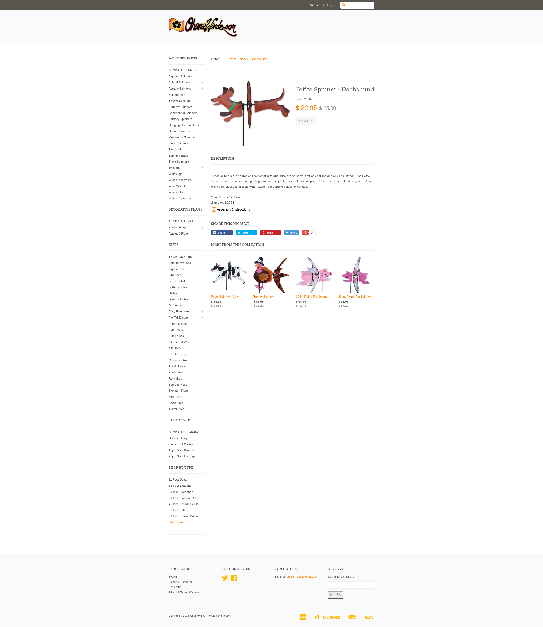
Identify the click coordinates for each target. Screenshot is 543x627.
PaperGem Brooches (183, 450)
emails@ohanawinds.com (302, 576)
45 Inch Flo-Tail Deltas (184, 504)
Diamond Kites (178, 299)
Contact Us (175, 587)
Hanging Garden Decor (184, 125)
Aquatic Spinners (180, 88)
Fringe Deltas (178, 323)
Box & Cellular (178, 281)
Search (173, 576)
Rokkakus (175, 378)
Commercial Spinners (183, 113)
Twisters (174, 167)
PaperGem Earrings (182, 456)
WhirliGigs (175, 174)
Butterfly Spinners (180, 106)
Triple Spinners (179, 161)
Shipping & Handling (181, 582)
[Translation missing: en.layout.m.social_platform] (225, 579)
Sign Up (335, 594)
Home (215, 59)
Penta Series (177, 372)
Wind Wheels (177, 186)
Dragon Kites (177, 305)
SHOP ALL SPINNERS (183, 70)
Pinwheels (175, 149)
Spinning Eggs (178, 155)
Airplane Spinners (180, 76)
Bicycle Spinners (180, 100)
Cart (317, 5)
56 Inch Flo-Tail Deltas (184, 516)
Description (222, 158)
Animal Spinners (179, 82)
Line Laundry (177, 354)
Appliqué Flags (179, 233)
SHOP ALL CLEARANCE (185, 432)
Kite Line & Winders (182, 342)
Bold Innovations (180, 262)
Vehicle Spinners (180, 198)
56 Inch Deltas (178, 510)
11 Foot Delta (178, 479)
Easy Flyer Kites (179, 311)
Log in (331, 5)
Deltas (173, 293)
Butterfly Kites (178, 287)
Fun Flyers (176, 329)
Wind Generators (180, 179)
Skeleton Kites (178, 390)
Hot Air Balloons (179, 131)
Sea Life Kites (178, 384)
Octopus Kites (178, 360)
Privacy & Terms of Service (184, 592)
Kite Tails (175, 348)
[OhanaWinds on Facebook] (234, 579)
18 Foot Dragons (180, 485)
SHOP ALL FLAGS (181, 221)
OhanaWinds (197, 615)
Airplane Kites (178, 269)
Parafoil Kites (177, 366)
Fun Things (176, 335)
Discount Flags (179, 438)
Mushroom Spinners (182, 137)
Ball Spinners (177, 94)
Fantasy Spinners (180, 119)
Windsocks (176, 192)
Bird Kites (175, 275)
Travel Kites (176, 409)
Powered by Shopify (218, 615)
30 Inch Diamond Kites (184, 498)
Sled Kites (175, 396)
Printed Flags (177, 227)
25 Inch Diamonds (181, 491)
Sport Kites (176, 403)
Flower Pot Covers (181, 444)
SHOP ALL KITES (180, 256)
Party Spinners (178, 143)
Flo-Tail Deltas (178, 317)
